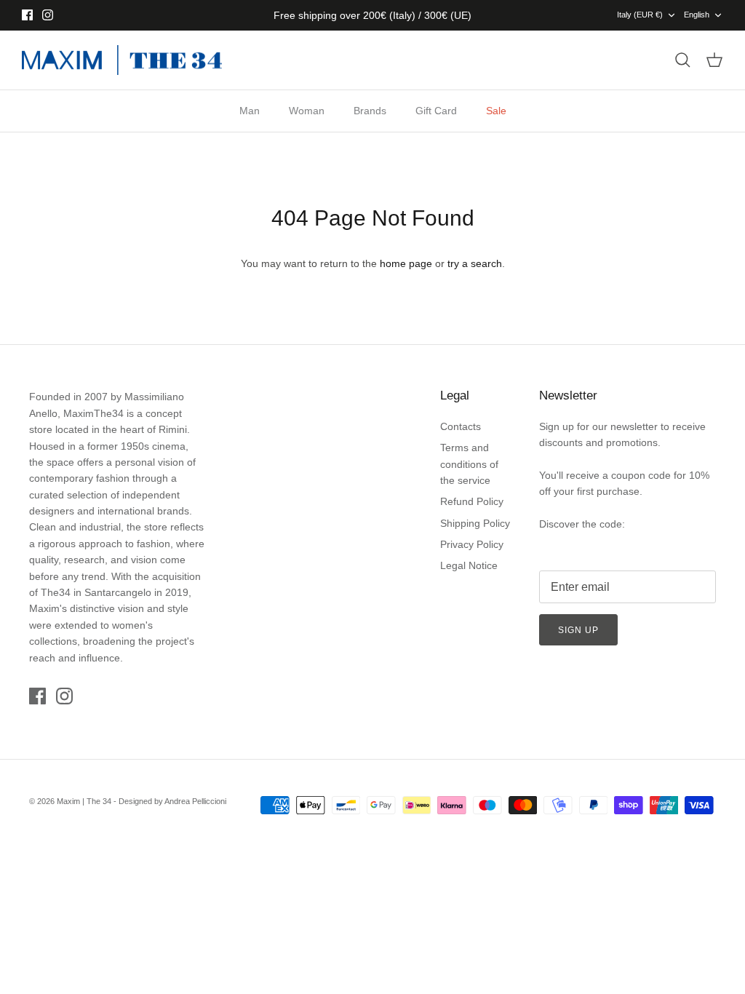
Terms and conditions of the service (469, 464)
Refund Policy (471, 501)
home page (406, 263)
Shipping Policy (475, 523)
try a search (474, 263)
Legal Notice (469, 565)
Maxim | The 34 (84, 801)
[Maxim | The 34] (122, 60)
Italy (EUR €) (640, 14)
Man (249, 110)
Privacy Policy (471, 544)
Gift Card (436, 110)
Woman (306, 110)
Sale (496, 110)
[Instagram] (47, 14)
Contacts (460, 426)
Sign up (578, 630)
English (696, 14)
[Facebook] (27, 14)
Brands (370, 110)
